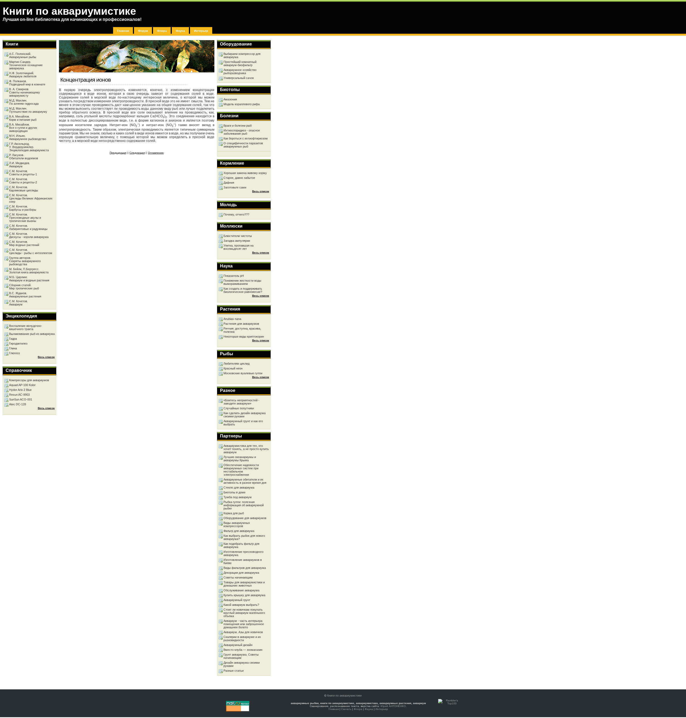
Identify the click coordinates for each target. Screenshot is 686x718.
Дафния (228, 182)
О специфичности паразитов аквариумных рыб (243, 145)
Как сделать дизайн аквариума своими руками (244, 414)
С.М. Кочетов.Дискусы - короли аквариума (29, 235)
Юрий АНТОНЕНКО (393, 706)
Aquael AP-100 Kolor (22, 385)
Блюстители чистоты (237, 235)
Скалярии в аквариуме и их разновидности (242, 638)
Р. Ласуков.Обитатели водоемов (23, 156)
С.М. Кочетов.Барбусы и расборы (22, 208)
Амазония (230, 99)
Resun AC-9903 (19, 394)
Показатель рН (233, 275)
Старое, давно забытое (239, 177)
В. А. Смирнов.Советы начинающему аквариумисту (24, 92)
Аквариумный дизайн (237, 645)
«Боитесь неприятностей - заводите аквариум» (241, 402)
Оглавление (156, 152)
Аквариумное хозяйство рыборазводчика (239, 71)
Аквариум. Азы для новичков (243, 632)
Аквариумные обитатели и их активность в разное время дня (244, 481)
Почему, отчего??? (236, 214)
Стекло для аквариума (238, 487)
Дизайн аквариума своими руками (241, 664)
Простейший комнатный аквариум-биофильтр (239, 63)
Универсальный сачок (238, 78)
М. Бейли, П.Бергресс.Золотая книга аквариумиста (29, 270)
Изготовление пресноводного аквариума (243, 553)
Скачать (346, 709)
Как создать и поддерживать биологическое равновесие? (242, 290)
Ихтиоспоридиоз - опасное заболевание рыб (241, 132)
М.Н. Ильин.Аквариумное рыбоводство (27, 137)
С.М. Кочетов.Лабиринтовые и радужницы (28, 227)
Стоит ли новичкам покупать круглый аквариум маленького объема (244, 613)
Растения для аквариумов (241, 323)
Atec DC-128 (17, 404)
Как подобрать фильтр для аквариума (241, 545)
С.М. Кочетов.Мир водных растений (24, 243)
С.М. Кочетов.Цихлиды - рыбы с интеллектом (30, 251)
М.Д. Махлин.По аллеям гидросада (24, 102)
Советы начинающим (238, 577)
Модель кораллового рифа (241, 104)
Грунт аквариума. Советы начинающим (241, 656)
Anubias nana (232, 318)
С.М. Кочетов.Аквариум (18, 303)
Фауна (180, 30)
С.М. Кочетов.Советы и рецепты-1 (23, 172)
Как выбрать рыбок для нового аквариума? (244, 537)
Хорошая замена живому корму (245, 173)
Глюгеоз (14, 353)
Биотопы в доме (234, 492)
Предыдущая (118, 152)
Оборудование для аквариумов (244, 518)
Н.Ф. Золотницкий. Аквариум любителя (22, 74)
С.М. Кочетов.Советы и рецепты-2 (23, 180)
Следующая (137, 152)
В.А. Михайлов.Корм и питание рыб (22, 118)
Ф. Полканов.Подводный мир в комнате (27, 83)
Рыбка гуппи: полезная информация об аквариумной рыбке (243, 505)
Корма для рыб (233, 513)
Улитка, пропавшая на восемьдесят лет (238, 247)
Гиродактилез (18, 343)
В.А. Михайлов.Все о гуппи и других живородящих (23, 128)
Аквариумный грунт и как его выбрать (243, 423)
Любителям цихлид (236, 363)
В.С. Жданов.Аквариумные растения (25, 295)
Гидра (13, 338)
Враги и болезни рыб (237, 125)
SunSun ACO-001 (20, 399)
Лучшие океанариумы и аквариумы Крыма (239, 458)
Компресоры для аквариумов (29, 380)
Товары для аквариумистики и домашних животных (244, 584)
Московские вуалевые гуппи (242, 373)
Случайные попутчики (238, 408)
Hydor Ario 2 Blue (20, 389)
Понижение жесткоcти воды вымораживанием (242, 282)
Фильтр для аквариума (238, 530)
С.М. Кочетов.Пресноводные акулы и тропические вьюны (25, 217)
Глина (13, 348)
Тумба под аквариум (237, 497)
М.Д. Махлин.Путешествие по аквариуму (28, 110)
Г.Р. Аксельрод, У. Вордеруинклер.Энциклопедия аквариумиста (29, 147)
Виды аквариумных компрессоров (236, 524)
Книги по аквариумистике (344, 695)
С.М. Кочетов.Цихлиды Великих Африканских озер (31, 198)
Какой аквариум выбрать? (241, 604)
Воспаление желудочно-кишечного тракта (25, 327)
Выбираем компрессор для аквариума (241, 55)
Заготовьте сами (234, 187)
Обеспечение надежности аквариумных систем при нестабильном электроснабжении (241, 469)
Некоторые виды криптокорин (243, 336)
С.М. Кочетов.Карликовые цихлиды (23, 189)
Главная (123, 30)
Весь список (260, 191)
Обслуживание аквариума (241, 590)
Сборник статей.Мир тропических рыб (24, 287)
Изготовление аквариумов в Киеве (242, 561)
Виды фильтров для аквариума (244, 567)
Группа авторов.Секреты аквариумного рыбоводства (25, 261)
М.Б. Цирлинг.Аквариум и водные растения (29, 278)
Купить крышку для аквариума (244, 595)
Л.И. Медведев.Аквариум (19, 164)
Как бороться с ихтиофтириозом (245, 138)
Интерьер (201, 30)
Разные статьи (233, 670)
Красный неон (233, 368)
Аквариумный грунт (236, 600)
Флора (162, 30)
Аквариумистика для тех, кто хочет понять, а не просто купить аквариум (246, 449)
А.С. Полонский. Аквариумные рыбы (22, 55)
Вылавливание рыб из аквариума (32, 333)
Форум (143, 30)
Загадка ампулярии (236, 240)
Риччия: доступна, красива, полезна (242, 330)
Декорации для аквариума (241, 572)
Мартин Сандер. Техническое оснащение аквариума (26, 65)
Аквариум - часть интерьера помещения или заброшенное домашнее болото (243, 624)
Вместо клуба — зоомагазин (242, 649)
